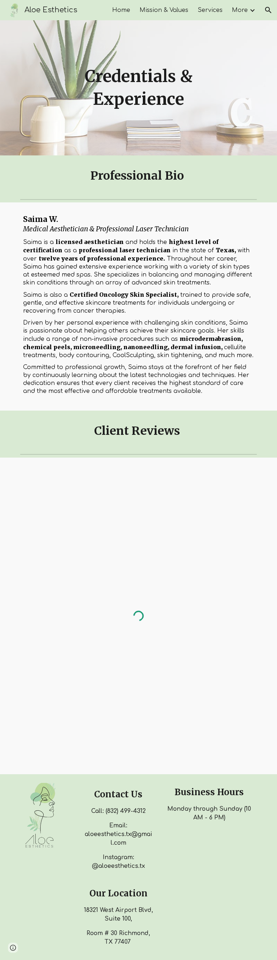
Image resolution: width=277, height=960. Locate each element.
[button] (268, 10)
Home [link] (121, 10)
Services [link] (210, 10)
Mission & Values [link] (164, 10)
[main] (138, 87)
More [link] (240, 10)
